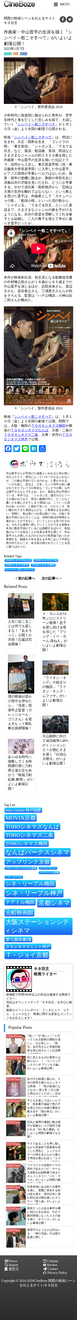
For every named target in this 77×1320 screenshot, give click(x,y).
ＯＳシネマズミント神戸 (28, 946)
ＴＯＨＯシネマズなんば (29, 430)
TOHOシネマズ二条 (45, 560)
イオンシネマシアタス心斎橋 (21, 868)
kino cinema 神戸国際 (23, 810)
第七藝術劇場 (18, 939)
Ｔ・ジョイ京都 (27, 955)
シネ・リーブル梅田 (30, 883)
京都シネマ (54, 902)
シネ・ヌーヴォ (14, 877)
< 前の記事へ (25, 578)
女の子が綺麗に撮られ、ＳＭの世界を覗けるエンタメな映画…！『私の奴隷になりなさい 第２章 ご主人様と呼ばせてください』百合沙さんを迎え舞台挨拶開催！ (44, 1089)
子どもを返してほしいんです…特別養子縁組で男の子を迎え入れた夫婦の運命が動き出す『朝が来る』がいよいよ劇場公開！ (44, 1108)
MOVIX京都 (21, 817)
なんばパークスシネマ (38, 852)
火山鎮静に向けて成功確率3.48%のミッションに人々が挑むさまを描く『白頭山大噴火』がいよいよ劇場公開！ (55, 749)
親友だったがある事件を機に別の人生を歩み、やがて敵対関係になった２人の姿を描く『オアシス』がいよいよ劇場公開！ (44, 1215)
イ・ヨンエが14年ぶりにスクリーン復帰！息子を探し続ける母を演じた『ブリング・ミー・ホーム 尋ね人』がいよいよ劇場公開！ (54, 632)
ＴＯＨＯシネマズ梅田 (48, 425)
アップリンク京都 (28, 862)
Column (8, 54)
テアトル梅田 (20, 902)
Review (23, 54)
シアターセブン (48, 868)
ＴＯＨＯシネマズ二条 (21, 435)
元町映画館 (19, 912)
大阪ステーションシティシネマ (36, 926)
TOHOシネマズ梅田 (43, 565)
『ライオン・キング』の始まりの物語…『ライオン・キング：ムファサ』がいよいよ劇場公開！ (54, 691)
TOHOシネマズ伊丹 (17, 565)
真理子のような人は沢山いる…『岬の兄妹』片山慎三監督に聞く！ (44, 1233)
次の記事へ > (52, 578)
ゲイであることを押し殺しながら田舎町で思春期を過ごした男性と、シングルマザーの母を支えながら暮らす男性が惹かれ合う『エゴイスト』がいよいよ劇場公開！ (44, 1154)
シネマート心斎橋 (49, 872)
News (15, 54)
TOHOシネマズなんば (18, 560)
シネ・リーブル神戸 (34, 892)
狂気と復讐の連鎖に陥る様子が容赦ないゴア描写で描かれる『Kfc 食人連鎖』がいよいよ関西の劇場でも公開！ (44, 1129)
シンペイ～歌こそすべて (36, 124)
